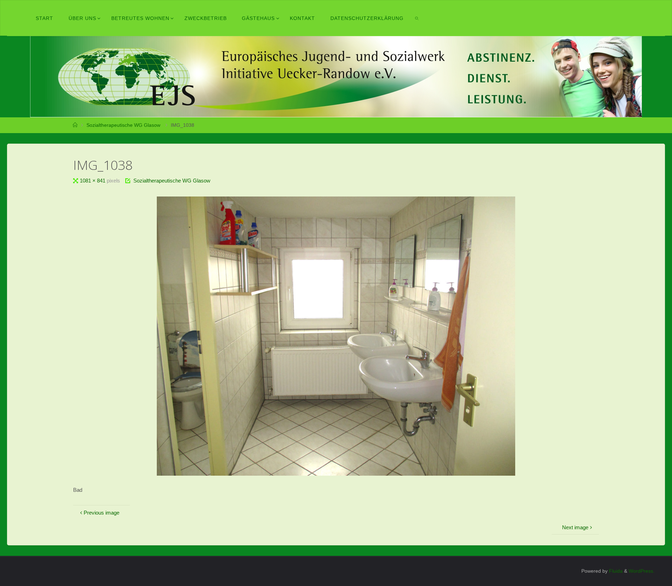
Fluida (615, 571)
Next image (575, 527)
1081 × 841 (93, 181)
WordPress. (641, 571)
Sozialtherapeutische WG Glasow (123, 125)
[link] (417, 18)
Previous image (101, 513)
